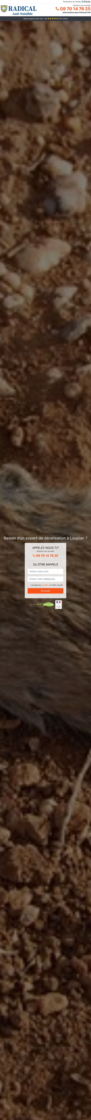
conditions (45, 585)
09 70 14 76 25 (75, 8)
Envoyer (45, 590)
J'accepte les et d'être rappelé (47, 585)
